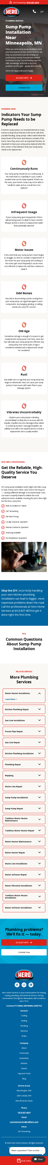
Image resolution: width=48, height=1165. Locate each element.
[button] (24, 78)
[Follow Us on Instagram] (24, 985)
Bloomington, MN (24, 1090)
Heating (24, 1020)
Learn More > (11, 699)
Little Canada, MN (24, 1095)
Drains (24, 1036)
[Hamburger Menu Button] (42, 12)
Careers (24, 1068)
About (24, 1048)
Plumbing (24, 1025)
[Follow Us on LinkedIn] (31, 985)
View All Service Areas (24, 1100)
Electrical (24, 1031)
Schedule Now (24, 87)
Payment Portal (24, 1073)
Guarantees (24, 1058)
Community (24, 1053)
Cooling (24, 1015)
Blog (24, 1078)
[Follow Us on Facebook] (17, 985)
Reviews (24, 1063)
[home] (11, 12)
